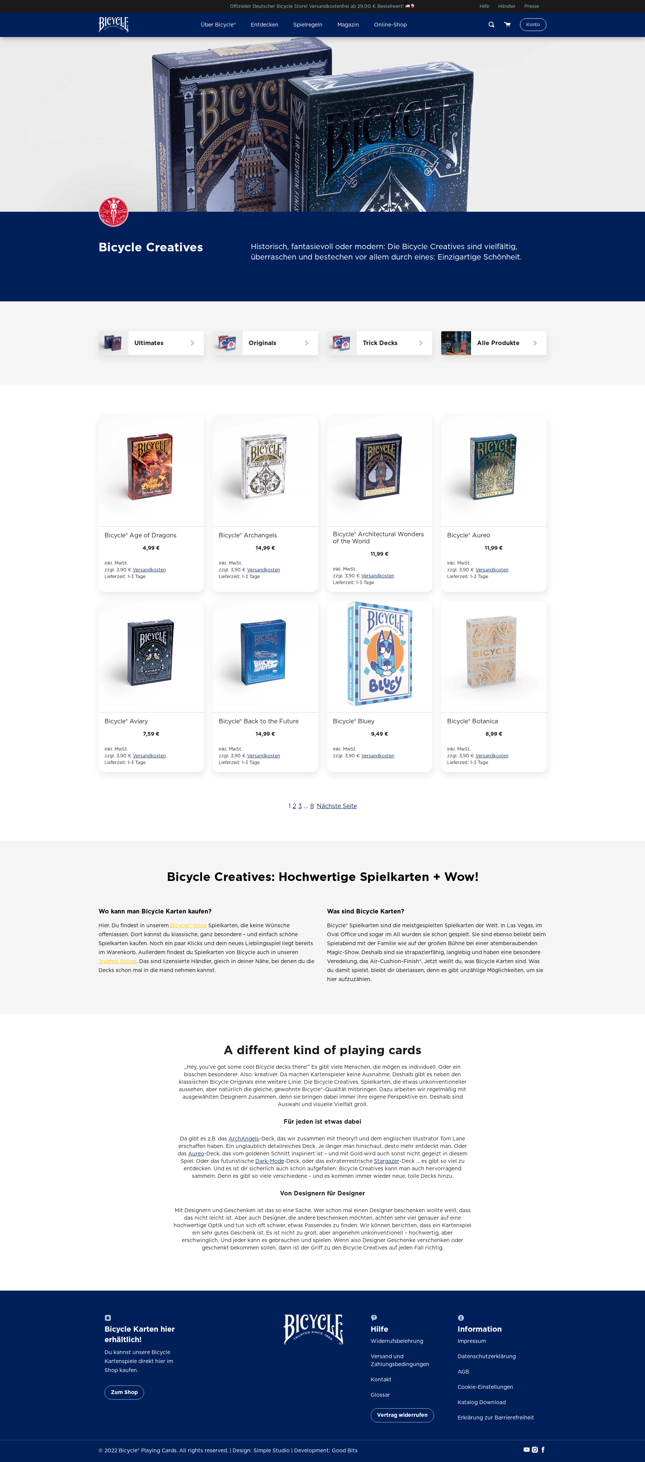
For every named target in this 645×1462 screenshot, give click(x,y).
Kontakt (381, 1379)
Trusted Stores (118, 961)
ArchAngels (243, 1139)
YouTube (526, 1449)
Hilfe (484, 6)
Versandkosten (149, 570)
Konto (533, 24)
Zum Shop (124, 1392)
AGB (463, 1372)
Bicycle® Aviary (126, 721)
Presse (531, 6)
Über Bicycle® (218, 25)
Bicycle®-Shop (188, 925)
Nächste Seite (337, 806)
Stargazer (386, 1161)
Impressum (472, 1341)
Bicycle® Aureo (468, 535)
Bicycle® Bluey (353, 721)
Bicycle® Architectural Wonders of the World (378, 537)
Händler (506, 6)
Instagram (534, 1449)
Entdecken (264, 25)
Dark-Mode (269, 1161)
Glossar (380, 1395)
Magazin (348, 25)
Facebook (542, 1449)
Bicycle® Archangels (248, 535)
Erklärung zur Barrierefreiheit (496, 1418)
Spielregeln (307, 25)
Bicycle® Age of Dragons (141, 535)
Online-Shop (390, 25)
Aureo (196, 1154)
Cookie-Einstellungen (485, 1387)
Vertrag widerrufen (402, 1415)
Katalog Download (482, 1402)
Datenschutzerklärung (487, 1356)
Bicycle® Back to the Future (259, 721)
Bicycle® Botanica (472, 721)
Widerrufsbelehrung (397, 1341)
